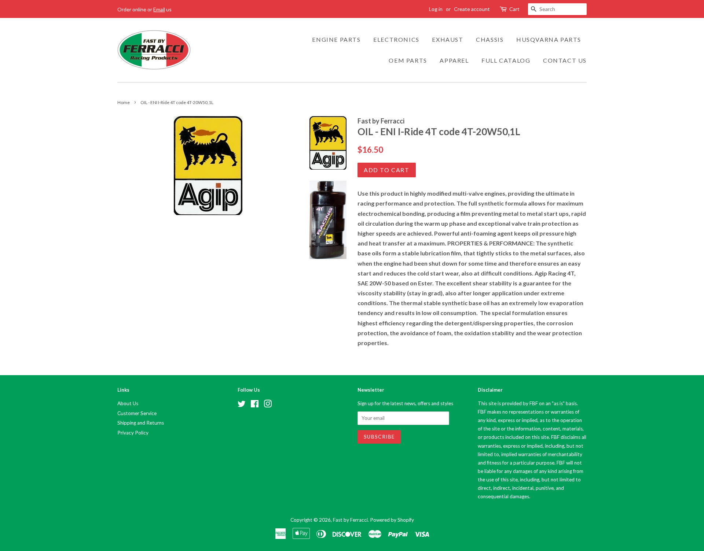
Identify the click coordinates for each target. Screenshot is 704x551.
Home (123, 102)
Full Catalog (505, 60)
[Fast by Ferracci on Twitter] (242, 405)
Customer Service (137, 413)
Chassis (489, 39)
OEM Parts (408, 60)
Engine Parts (336, 39)
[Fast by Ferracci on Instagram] (268, 405)
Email (159, 9)
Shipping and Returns (140, 423)
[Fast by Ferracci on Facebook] (254, 405)
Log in (436, 9)
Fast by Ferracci (350, 520)
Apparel (454, 60)
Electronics (396, 39)
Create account (472, 9)
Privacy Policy (132, 433)
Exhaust (447, 39)
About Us (127, 403)
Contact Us (565, 60)
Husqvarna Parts (548, 39)
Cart (514, 9)
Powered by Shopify (392, 520)
